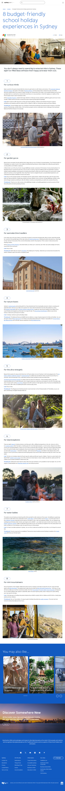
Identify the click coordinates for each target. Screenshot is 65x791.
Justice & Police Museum (13, 244)
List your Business (31, 765)
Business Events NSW (45, 766)
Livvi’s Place (20, 382)
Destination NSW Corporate (44, 763)
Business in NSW (31, 767)
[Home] (8, 2)
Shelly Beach (30, 518)
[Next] (60, 696)
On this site (18, 757)
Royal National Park (35, 320)
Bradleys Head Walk (10, 309)
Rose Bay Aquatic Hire (23, 463)
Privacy (3, 765)
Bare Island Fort (17, 318)
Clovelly (14, 523)
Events (16, 767)
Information (30, 757)
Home (4, 9)
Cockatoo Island (9, 445)
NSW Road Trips (18, 765)
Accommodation (19, 769)
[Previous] (57, 696)
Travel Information (31, 760)
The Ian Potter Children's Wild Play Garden (29, 429)
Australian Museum (11, 97)
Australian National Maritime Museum (29, 147)
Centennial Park (25, 375)
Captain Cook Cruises (15, 457)
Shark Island (13, 450)
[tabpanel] (32, 51)
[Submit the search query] (21, 2)
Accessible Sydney (31, 762)
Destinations (18, 760)
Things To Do (18, 762)
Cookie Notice (5, 767)
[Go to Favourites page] (63, 2)
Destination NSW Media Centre (46, 770)
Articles (8, 9)
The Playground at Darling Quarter (12, 379)
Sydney (4, 757)
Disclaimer (4, 762)
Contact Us (4, 760)
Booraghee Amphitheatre (41, 311)
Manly (46, 518)
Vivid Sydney (43, 773)
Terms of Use (5, 769)
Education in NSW (31, 769)
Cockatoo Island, (28, 501)
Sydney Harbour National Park (26, 309)
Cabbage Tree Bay (10, 520)
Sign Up (6, 724)
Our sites (42, 757)
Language (58, 757)
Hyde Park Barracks (34, 239)
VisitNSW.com (43, 760)
